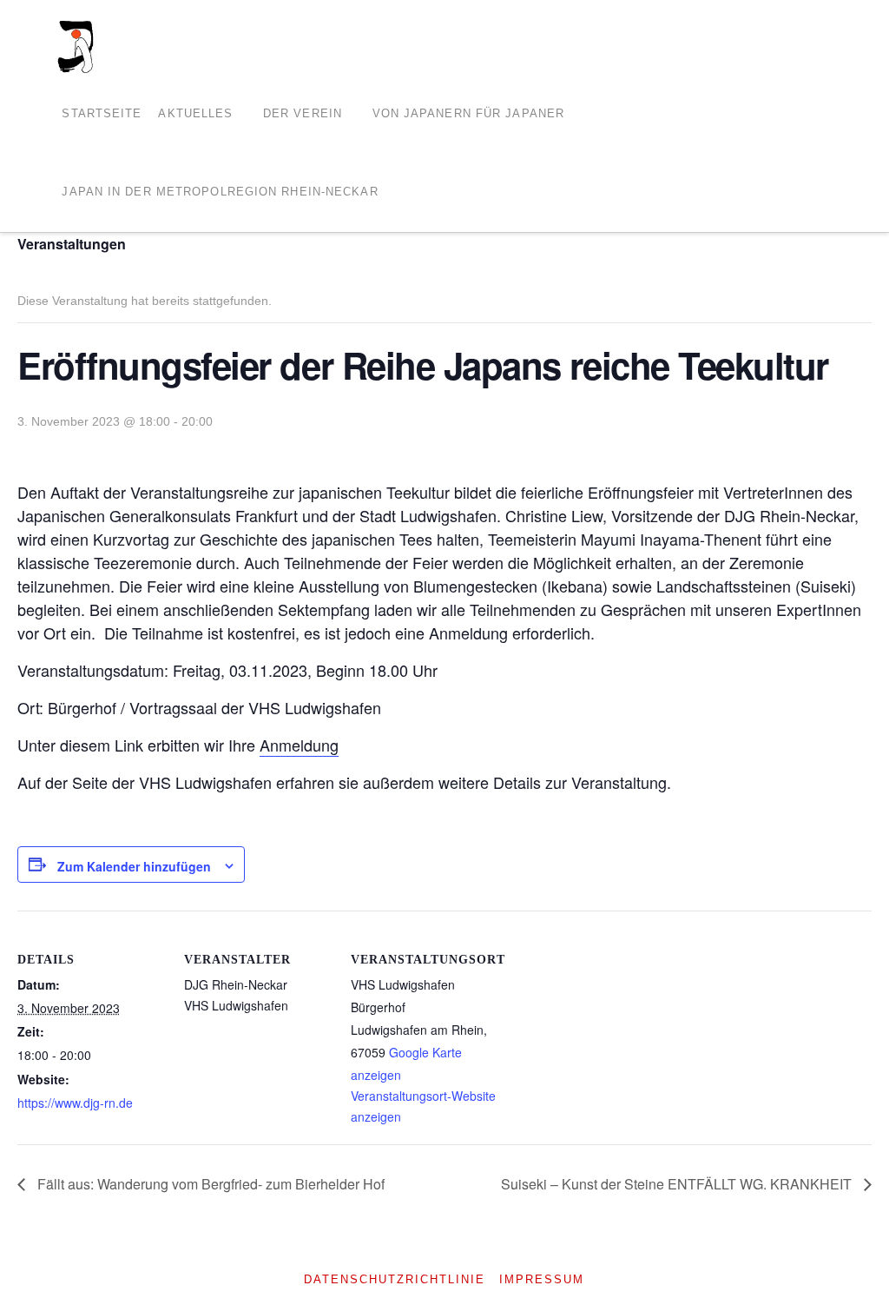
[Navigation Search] (402, 193)
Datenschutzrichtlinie (394, 1279)
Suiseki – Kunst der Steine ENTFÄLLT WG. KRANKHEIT (678, 1184)
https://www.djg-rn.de (75, 1102)
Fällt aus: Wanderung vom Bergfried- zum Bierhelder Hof (209, 1184)
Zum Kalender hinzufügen (134, 866)
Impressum (541, 1279)
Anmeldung (299, 744)
